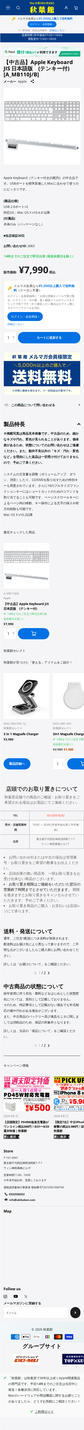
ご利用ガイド (44, 1411)
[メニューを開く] (8, 7)
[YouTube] (16, 1296)
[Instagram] (5, 1296)
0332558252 (17, 1194)
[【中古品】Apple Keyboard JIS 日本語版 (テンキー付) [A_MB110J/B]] (26, 566)
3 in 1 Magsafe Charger (21, 734)
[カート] (75, 7)
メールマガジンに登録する (22, 1303)
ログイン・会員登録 (42, 24)
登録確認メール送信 (75, 1312)
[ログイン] (66, 7)
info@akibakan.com (22, 1200)
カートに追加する (49, 337)
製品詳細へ (17, 763)
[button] (14, 334)
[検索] (17, 7)
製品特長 (14, 424)
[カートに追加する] (33, 633)
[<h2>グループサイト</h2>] (26, 1359)
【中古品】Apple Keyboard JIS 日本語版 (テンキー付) (26, 606)
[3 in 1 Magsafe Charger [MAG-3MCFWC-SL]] (26, 696)
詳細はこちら (58, 30)
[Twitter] (25, 1296)
